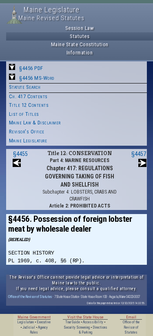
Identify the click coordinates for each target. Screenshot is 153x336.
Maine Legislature (28, 141)
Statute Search (25, 87)
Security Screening (77, 327)
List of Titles (24, 114)
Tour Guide (72, 322)
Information (80, 53)
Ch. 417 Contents (28, 96)
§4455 (20, 154)
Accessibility (93, 322)
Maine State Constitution (80, 44)
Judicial (28, 327)
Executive (44, 322)
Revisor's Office (26, 132)
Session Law (79, 28)
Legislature (25, 322)
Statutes (79, 36)
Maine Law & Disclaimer (35, 123)
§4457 (138, 154)
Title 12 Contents (29, 105)
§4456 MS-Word (36, 78)
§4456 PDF (31, 68)
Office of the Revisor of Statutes (30, 296)
